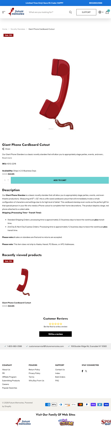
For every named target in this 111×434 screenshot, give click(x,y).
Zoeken (70, 12)
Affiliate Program (9, 377)
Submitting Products (11, 380)
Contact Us (60, 369)
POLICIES (33, 365)
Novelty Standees (18, 29)
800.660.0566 (95, 3)
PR (3, 373)
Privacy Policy (34, 373)
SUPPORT (59, 365)
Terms (31, 377)
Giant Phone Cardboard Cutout (16, 302)
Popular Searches (9, 388)
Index (57, 373)
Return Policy (34, 369)
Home (4, 29)
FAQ (57, 380)
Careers (5, 384)
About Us (6, 369)
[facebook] (82, 371)
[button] (8, 177)
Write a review (55, 334)
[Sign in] (100, 12)
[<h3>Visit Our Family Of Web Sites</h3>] (22, 422)
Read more (7, 158)
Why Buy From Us (36, 380)
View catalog (3, 12)
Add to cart (59, 180)
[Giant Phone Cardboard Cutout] (22, 279)
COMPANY (7, 365)
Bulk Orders (60, 377)
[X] (86, 371)
